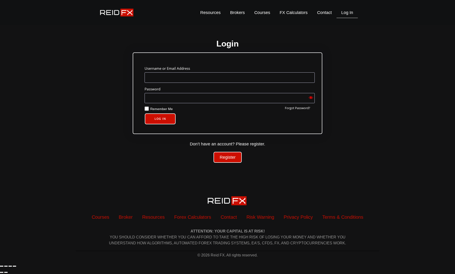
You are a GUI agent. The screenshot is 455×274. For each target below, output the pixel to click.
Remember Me (161, 109)
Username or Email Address (167, 68)
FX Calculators (294, 12)
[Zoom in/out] (1, 266)
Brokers (237, 12)
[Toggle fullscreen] (6, 266)
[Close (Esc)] (14, 266)
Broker (126, 217)
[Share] (10, 266)
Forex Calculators (192, 217)
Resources (210, 12)
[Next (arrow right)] (6, 272)
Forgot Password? (297, 108)
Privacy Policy (298, 217)
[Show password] (311, 98)
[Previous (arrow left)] (1, 272)
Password (152, 89)
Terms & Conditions (342, 217)
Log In (347, 12)
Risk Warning (260, 217)
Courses (262, 12)
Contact (324, 12)
